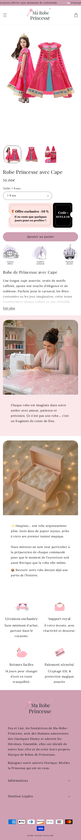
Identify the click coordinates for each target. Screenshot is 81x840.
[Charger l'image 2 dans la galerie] (31, 154)
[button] (5, 15)
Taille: (11, 188)
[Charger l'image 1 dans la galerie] (12, 154)
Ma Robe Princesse (43, 835)
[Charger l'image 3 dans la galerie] (50, 154)
